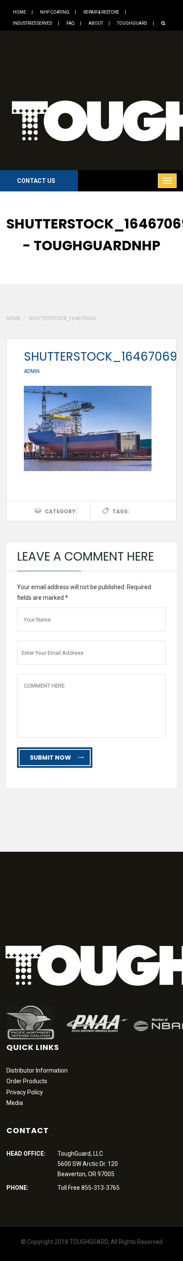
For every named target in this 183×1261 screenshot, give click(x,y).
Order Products (26, 1081)
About (96, 23)
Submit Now (50, 757)
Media (14, 1102)
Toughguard (132, 23)
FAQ (70, 23)
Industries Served (32, 23)
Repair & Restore (101, 12)
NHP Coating (54, 12)
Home (19, 12)
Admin (32, 371)
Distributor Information (37, 1070)
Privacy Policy (24, 1092)
